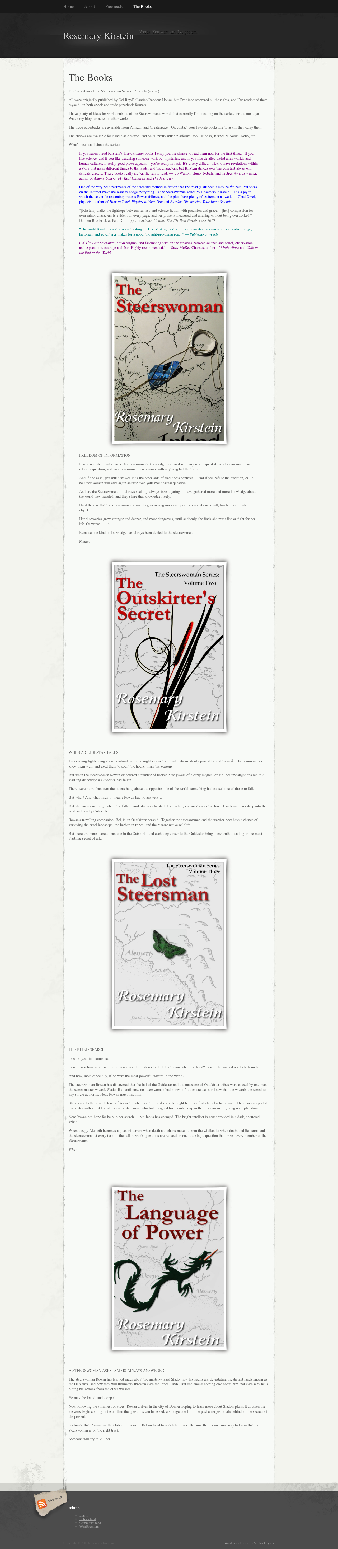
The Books (142, 6)
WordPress (231, 1543)
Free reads (114, 6)
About (89, 6)
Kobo (245, 135)
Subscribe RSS (49, 1504)
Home (68, 6)
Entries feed (87, 1519)
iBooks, (207, 135)
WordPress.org (89, 1526)
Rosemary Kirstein (98, 35)
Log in (83, 1515)
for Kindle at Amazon (123, 135)
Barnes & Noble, (227, 135)
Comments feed (90, 1522)
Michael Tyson (264, 1543)
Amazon (136, 127)
